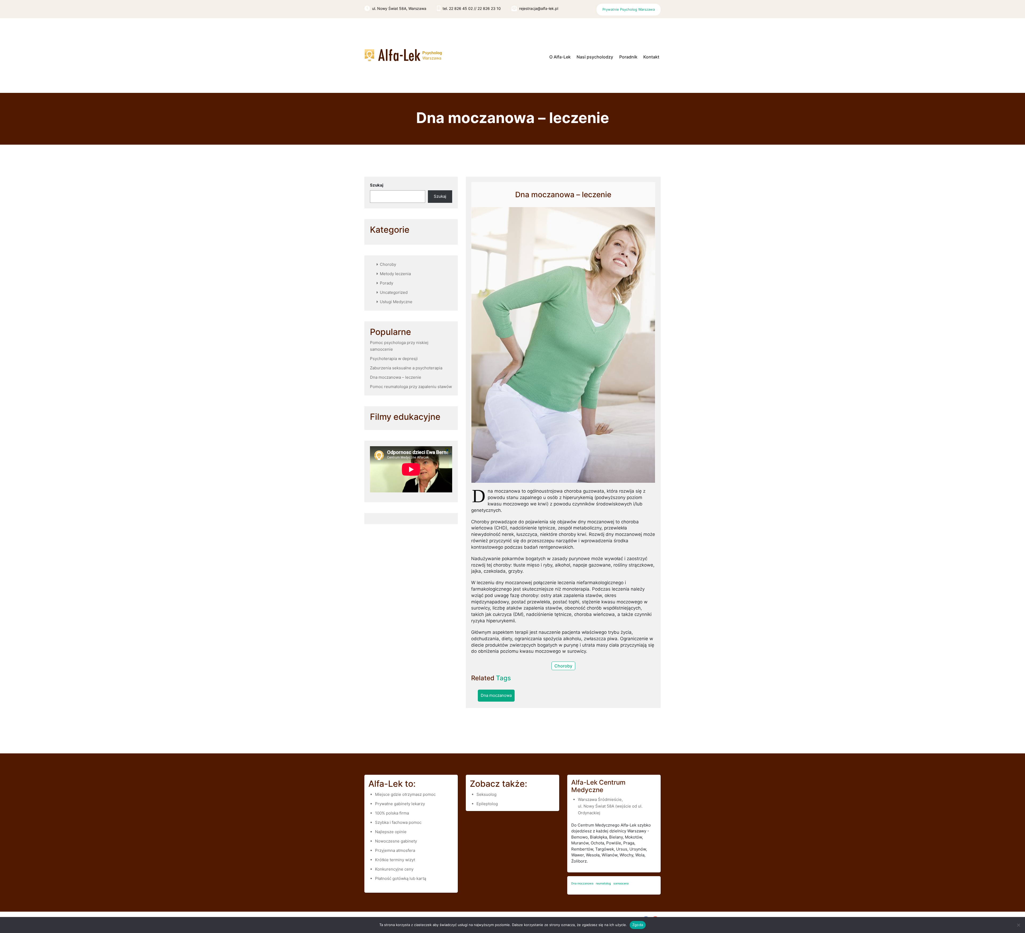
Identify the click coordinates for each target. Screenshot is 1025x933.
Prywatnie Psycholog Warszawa (628, 9)
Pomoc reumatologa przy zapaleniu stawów (411, 386)
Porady (386, 283)
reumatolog (603, 883)
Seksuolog (486, 794)
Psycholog (432, 52)
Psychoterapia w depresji (394, 358)
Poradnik (628, 57)
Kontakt (651, 57)
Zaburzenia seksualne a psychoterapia (406, 367)
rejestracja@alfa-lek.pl (538, 8)
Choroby (388, 264)
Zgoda (637, 925)
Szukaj (376, 185)
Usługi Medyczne (396, 301)
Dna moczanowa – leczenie (395, 377)
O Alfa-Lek (560, 57)
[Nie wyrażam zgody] (1018, 925)
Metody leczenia (395, 273)
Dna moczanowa (496, 695)
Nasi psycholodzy (595, 57)
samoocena (621, 883)
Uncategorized (394, 292)
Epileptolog (487, 803)
